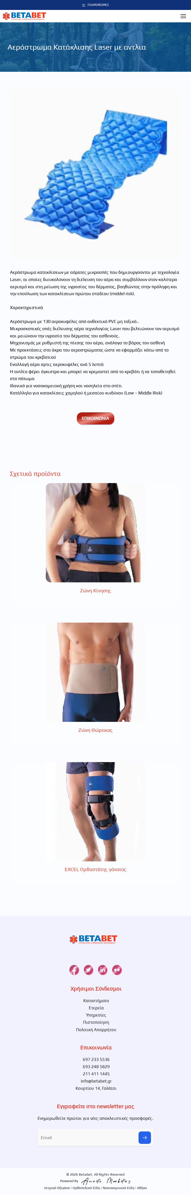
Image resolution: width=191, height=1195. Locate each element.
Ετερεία (96, 1007)
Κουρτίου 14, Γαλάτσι (96, 1088)
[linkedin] (102, 970)
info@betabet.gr (96, 1081)
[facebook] (74, 970)
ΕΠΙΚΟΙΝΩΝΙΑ (95, 418)
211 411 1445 (96, 1073)
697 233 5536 (96, 1059)
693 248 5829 (96, 1066)
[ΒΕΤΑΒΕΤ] (24, 16)
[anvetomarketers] (105, 1181)
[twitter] (88, 970)
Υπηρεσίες (96, 1015)
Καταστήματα (96, 1000)
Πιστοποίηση (96, 1022)
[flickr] (116, 970)
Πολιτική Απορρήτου (96, 1029)
